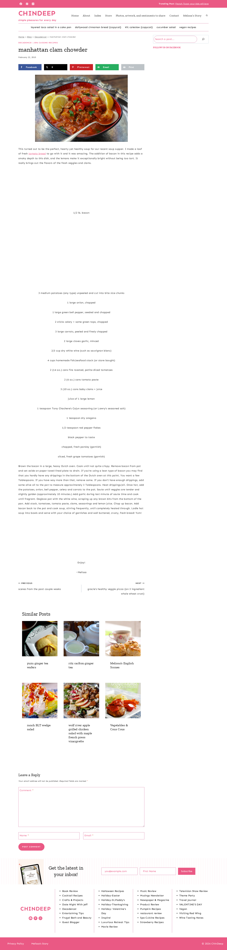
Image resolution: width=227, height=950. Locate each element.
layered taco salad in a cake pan (51, 27)
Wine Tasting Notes (191, 917)
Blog (29, 37)
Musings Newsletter (152, 895)
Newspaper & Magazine (154, 900)
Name (24, 835)
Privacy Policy (15, 943)
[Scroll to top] (219, 938)
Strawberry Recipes (152, 922)
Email (88, 835)
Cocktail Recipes (72, 895)
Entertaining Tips (73, 913)
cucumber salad (166, 27)
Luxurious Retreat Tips (115, 922)
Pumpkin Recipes (150, 908)
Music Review (148, 891)
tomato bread (37, 153)
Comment (27, 790)
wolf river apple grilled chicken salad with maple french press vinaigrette (80, 733)
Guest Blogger (70, 922)
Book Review (70, 891)
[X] (113, 943)
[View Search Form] (207, 15)
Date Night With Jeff (75, 904)
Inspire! (106, 917)
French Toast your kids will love (192, 3)
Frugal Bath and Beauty (76, 917)
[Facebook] (20, 3)
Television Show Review (193, 891)
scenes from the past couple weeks (39, 586)
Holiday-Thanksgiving (114, 904)
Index (97, 15)
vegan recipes (187, 27)
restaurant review (151, 913)
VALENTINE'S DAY (190, 904)
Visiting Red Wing (190, 913)
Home (75, 15)
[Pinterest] (27, 3)
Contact (174, 15)
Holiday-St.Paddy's (113, 900)
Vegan (183, 908)
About (86, 15)
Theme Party (187, 895)
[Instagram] (33, 3)
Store (108, 15)
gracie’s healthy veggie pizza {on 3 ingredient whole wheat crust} (116, 588)
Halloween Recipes (112, 891)
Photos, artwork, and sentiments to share (140, 15)
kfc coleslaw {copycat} (139, 27)
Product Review (149, 904)
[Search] (203, 39)
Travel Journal (187, 900)
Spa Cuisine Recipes (46, 43)
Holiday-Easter (110, 895)
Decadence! (41, 37)
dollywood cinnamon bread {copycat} (98, 27)
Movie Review (109, 926)
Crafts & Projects (72, 900)
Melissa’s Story (192, 15)
